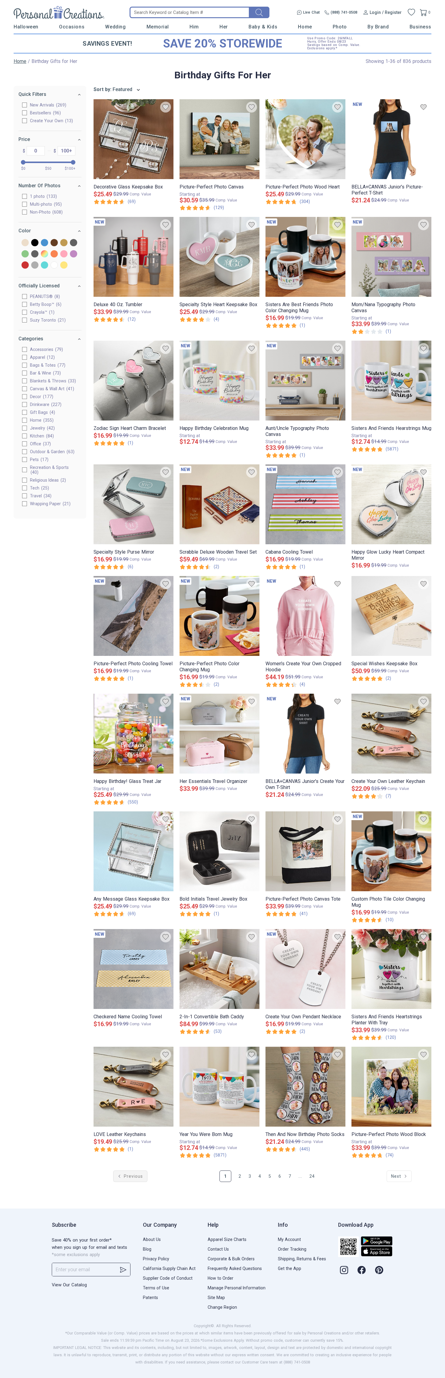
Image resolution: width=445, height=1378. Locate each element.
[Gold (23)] (64, 243)
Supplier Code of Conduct (168, 1278)
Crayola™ (41, 312)
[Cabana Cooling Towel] (305, 504)
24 (312, 1176)
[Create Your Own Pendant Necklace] (305, 969)
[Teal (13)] (44, 265)
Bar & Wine (44, 373)
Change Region (222, 1307)
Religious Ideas (47, 480)
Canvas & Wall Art (51, 388)
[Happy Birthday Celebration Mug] (219, 381)
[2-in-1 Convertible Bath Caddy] (219, 969)
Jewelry (41, 428)
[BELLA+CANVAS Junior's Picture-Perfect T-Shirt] (391, 139)
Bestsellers (44, 112)
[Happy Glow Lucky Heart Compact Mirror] (391, 504)
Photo (340, 27)
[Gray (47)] (73, 243)
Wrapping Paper (49, 503)
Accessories (45, 349)
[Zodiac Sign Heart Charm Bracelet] (133, 381)
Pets (38, 459)
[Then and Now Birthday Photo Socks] (305, 1087)
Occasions (71, 27)
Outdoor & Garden (51, 451)
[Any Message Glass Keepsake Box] (133, 851)
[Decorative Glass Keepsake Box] (133, 139)
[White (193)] (54, 265)
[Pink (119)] (64, 254)
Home (305, 27)
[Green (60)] (25, 254)
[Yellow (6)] (64, 265)
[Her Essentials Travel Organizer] (219, 734)
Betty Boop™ (45, 304)
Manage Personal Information (236, 1287)
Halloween (26, 27)
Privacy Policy (156, 1258)
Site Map (216, 1297)
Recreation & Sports (49, 470)
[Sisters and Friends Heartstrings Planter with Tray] (391, 969)
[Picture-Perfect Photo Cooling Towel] (133, 616)
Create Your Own (50, 120)
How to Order (220, 1278)
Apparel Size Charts (227, 1239)
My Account (289, 1239)
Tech (39, 488)
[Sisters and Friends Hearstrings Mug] (391, 381)
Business (420, 27)
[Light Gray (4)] (34, 254)
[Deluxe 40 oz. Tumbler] (133, 257)
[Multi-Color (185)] (44, 254)
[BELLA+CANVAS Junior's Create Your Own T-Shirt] (305, 734)
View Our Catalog (69, 1285)
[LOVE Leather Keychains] (133, 1087)
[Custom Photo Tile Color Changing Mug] (391, 851)
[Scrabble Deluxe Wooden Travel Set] (219, 504)
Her (223, 27)
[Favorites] (411, 12)
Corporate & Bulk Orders (231, 1258)
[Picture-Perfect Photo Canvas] (219, 139)
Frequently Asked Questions (235, 1268)
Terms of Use (156, 1287)
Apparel (41, 357)
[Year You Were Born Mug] (219, 1087)
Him (194, 27)
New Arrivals (47, 105)
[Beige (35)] (25, 243)
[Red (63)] (25, 265)
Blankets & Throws (52, 380)
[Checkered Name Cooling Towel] (133, 969)
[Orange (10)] (54, 254)
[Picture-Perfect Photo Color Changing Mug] (219, 616)
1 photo (42, 196)
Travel (40, 495)
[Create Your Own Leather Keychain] (391, 734)
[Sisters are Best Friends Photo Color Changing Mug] (305, 257)
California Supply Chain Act (169, 1268)
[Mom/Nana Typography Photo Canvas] (391, 257)
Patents (150, 1297)
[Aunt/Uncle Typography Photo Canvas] (305, 381)
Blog (147, 1249)
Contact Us (218, 1249)
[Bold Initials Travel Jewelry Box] (219, 851)
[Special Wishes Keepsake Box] (391, 616)
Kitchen (41, 436)
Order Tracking (292, 1249)
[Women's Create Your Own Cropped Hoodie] (305, 616)
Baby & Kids (263, 27)
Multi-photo (45, 204)
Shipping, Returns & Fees (302, 1258)
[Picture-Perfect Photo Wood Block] (391, 1087)
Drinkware (45, 404)
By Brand (378, 27)
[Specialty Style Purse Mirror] (133, 504)
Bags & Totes (47, 365)
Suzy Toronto (47, 320)
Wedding (115, 27)
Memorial (158, 27)
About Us (152, 1239)
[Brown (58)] (54, 243)
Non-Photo (45, 212)
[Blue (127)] (44, 243)
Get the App (289, 1268)
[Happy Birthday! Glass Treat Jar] (133, 734)
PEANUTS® (44, 296)
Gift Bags (42, 412)
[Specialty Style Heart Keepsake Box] (219, 257)
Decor (41, 396)
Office (39, 443)
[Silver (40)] (34, 265)
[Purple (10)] (73, 254)
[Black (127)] (34, 243)
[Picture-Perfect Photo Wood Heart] (305, 139)
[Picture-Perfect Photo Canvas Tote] (305, 851)
